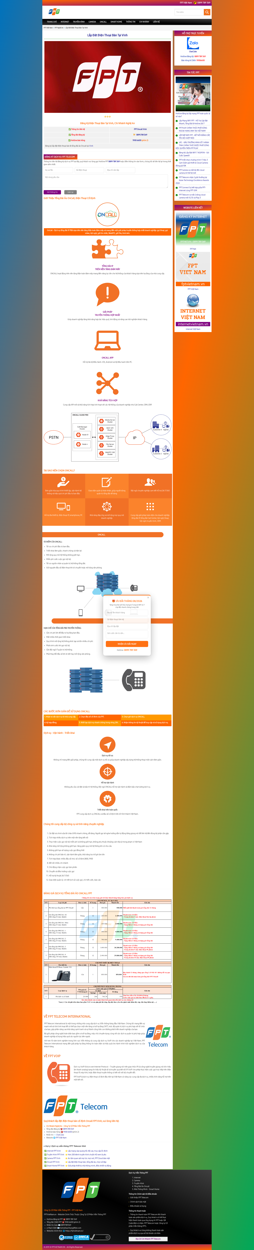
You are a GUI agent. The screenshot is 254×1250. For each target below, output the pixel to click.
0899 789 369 (130, 649)
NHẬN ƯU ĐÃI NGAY (127, 643)
